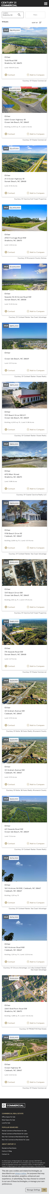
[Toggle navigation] (46, 2)
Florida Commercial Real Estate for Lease (15, 1134)
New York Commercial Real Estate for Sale (15, 1137)
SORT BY (35, 23)
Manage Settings (33, 1190)
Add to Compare (36, 75)
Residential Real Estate (9, 1148)
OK (44, 1190)
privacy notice (20, 1173)
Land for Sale (6, 1123)
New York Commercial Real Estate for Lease (15, 1140)
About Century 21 (9, 1144)
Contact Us (5, 1154)
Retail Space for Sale (8, 1120)
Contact (11, 75)
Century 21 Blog (7, 1151)
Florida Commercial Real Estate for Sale (14, 1131)
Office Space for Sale (8, 1117)
